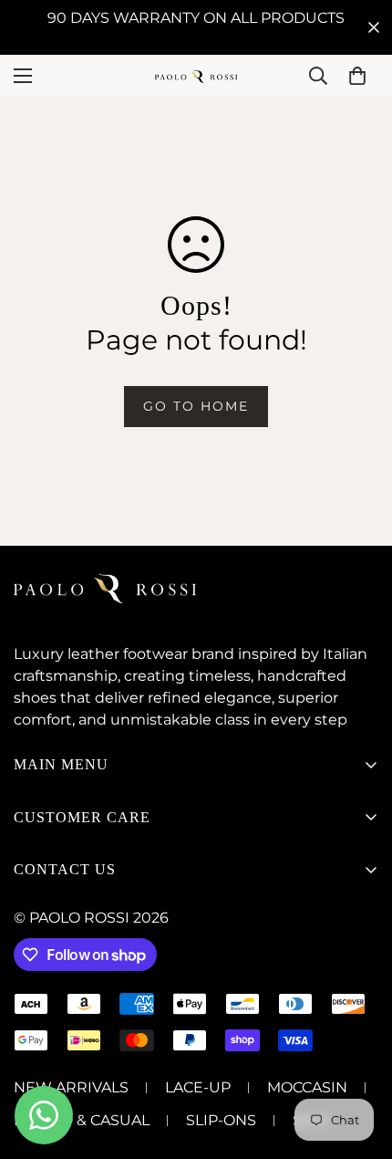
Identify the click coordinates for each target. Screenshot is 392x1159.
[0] (357, 76)
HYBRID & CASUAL (82, 1120)
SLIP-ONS (221, 1120)
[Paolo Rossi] (196, 76)
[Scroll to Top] (359, 1062)
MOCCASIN (307, 1087)
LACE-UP (198, 1087)
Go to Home (196, 406)
